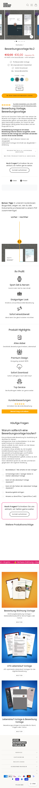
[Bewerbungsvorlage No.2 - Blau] (9, 553)
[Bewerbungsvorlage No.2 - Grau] (7, 553)
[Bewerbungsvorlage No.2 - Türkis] (5, 553)
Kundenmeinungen (19, 766)
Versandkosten (19, 57)
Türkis (12, 79)
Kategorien (19, 757)
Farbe (19, 75)
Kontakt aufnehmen (19, 170)
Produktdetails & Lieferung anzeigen (19, 151)
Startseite (19, 45)
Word (19, 89)
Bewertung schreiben (19, 411)
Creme (27, 79)
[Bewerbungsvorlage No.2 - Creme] (12, 553)
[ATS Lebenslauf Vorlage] (19, 645)
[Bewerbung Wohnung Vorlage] (19, 590)
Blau (22, 79)
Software (19, 85)
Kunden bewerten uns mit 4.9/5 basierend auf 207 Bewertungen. (24, 105)
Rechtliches (19, 762)
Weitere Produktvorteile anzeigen (19, 156)
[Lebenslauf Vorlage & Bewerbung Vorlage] (19, 698)
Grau (17, 79)
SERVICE (19, 752)
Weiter (19, 622)
